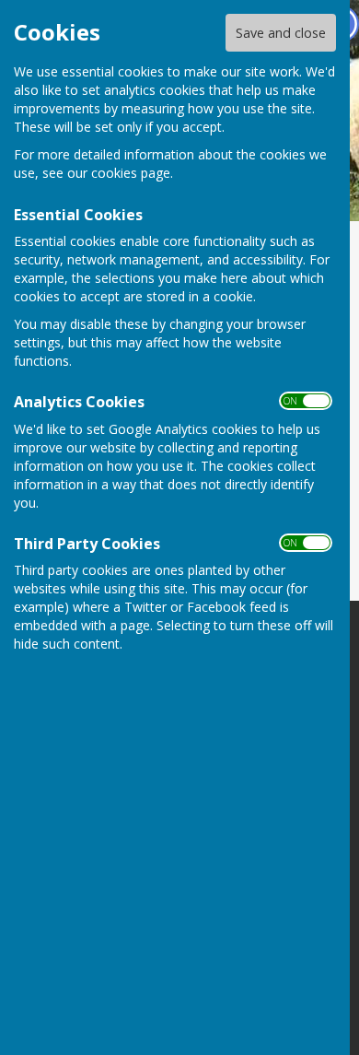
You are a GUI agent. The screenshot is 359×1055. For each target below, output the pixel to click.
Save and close (281, 32)
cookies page (130, 173)
